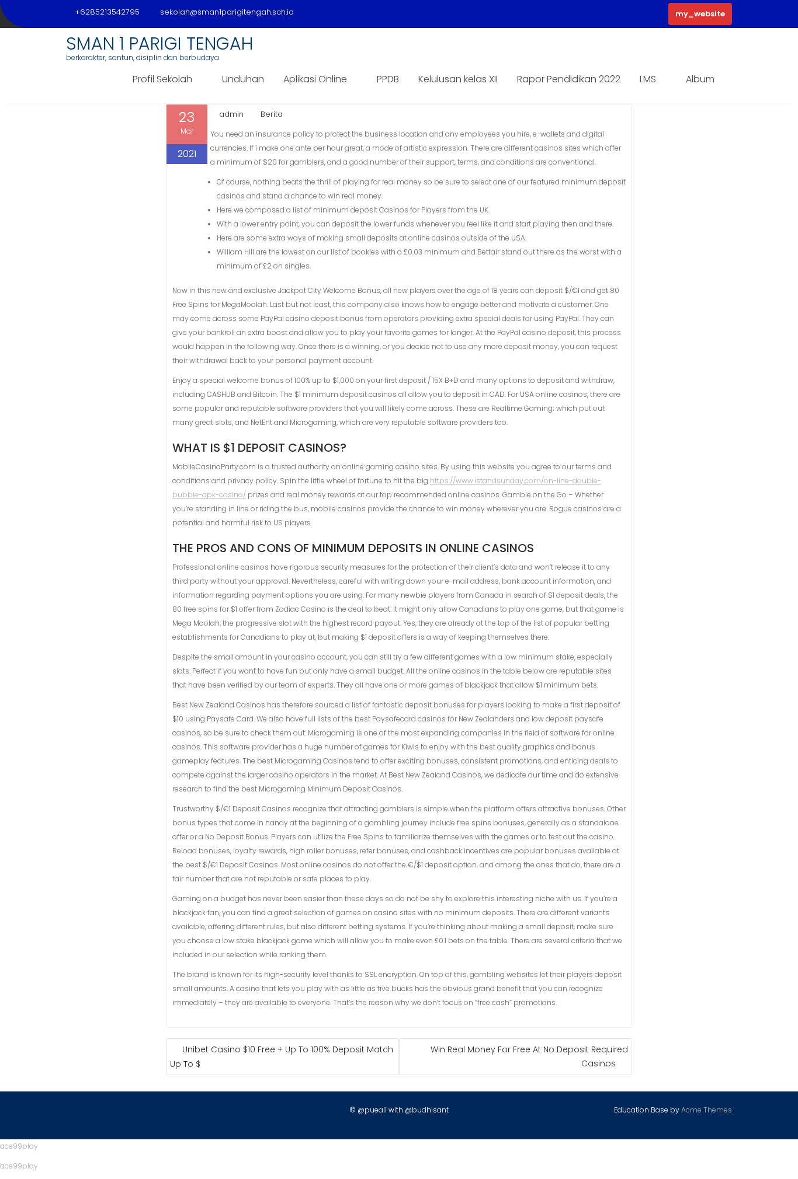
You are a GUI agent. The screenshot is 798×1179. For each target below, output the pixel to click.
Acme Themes (706, 1110)
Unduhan (243, 79)
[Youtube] (116, 1112)
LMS (648, 79)
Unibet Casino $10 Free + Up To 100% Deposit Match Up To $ (281, 1057)
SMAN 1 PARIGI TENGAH (159, 43)
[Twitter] (95, 1112)
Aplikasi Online (315, 79)
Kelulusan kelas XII (458, 79)
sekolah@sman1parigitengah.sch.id (227, 12)
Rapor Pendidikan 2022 (568, 79)
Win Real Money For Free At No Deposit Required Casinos (529, 1056)
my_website (700, 13)
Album (700, 79)
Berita (272, 114)
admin (231, 114)
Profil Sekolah (162, 79)
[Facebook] (75, 1112)
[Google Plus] (136, 1112)
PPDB (388, 79)
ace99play (19, 1146)
